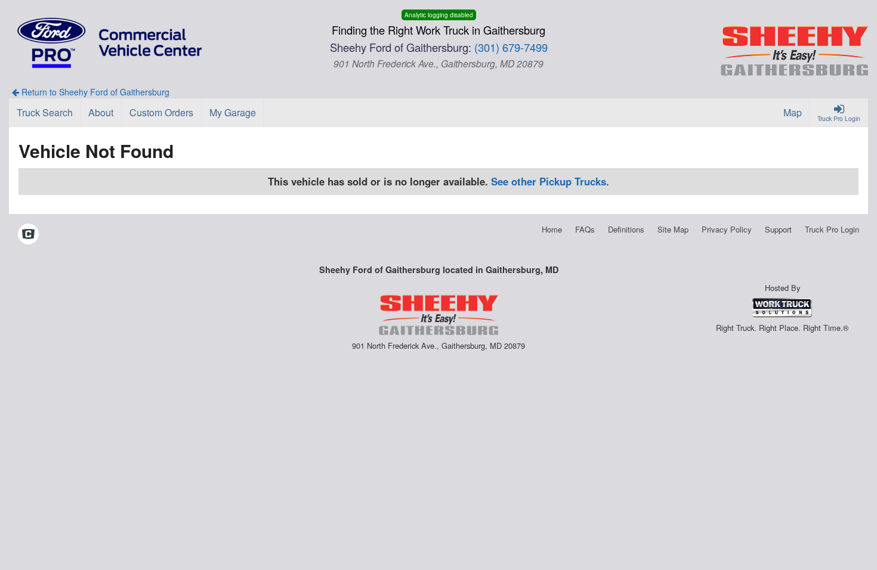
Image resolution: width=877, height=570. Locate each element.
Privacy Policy (727, 229)
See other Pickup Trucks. (550, 181)
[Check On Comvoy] (28, 235)
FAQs (585, 229)
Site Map (672, 229)
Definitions (626, 229)
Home (552, 229)
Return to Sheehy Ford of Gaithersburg (94, 92)
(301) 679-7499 (511, 47)
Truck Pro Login (832, 229)
